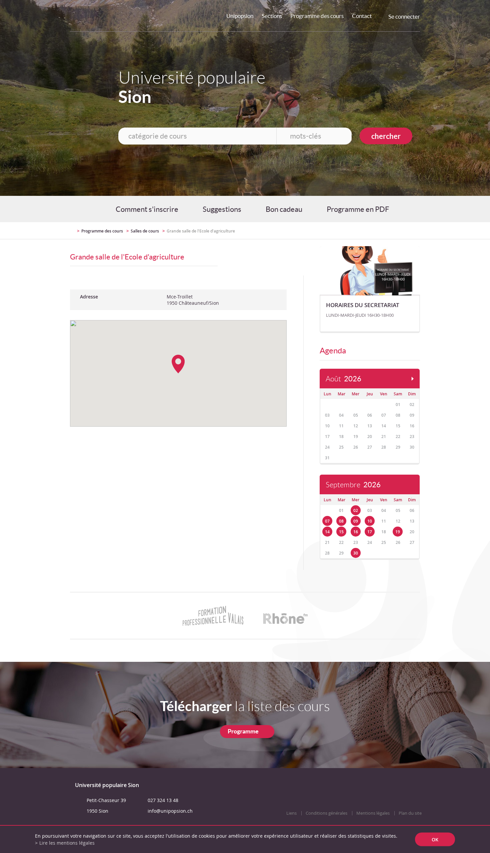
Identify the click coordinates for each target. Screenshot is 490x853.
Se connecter (404, 16)
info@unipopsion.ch (170, 811)
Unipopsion (239, 16)
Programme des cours (317, 16)
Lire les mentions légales (67, 843)
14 (327, 532)
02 (355, 510)
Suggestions (222, 209)
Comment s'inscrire (147, 209)
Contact (362, 16)
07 (327, 521)
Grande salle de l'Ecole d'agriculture (201, 231)
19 (397, 532)
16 (355, 532)
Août (343, 379)
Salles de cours (145, 231)
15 (341, 532)
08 (341, 521)
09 (355, 521)
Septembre (353, 485)
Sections (272, 16)
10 (369, 521)
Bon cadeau (284, 209)
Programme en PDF (358, 209)
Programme (243, 731)
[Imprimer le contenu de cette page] (381, 230)
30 (355, 553)
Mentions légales (373, 813)
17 (369, 532)
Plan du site (410, 813)
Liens (291, 813)
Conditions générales (326, 813)
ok (435, 839)
